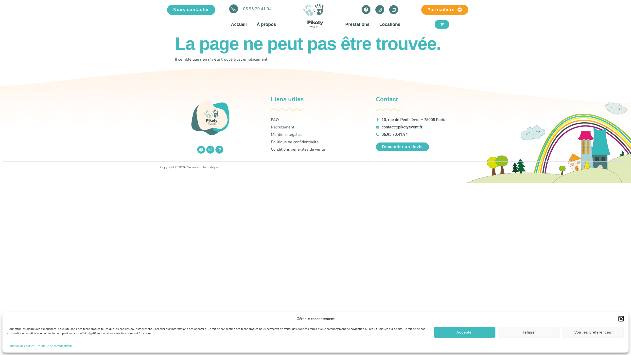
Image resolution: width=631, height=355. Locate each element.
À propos (266, 24)
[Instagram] (379, 9)
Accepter (464, 332)
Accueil (239, 24)
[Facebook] (366, 9)
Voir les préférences (592, 332)
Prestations (357, 24)
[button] (621, 318)
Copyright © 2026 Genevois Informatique (189, 167)
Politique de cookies (20, 346)
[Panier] (442, 24)
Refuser (529, 332)
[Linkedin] (393, 9)
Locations (389, 24)
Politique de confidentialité (54, 346)
